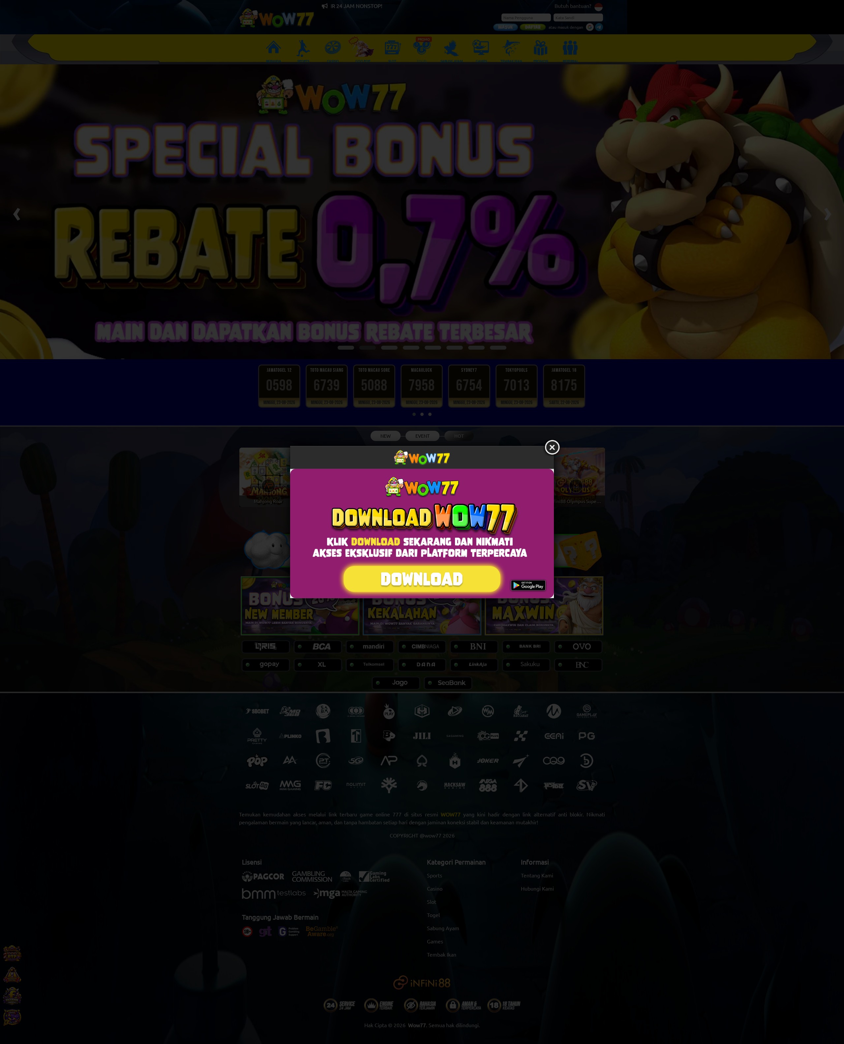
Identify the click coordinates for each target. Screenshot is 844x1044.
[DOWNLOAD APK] (422, 533)
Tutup (552, 448)
